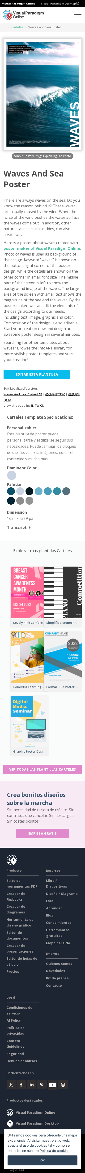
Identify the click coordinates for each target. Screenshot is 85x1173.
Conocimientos (59, 922)
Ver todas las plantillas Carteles (42, 769)
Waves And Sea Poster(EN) (23, 394)
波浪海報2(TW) (55, 394)
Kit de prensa (57, 978)
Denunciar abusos (22, 1061)
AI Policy (14, 1020)
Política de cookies (54, 1151)
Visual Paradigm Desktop (58, 3)
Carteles (17, 27)
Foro (49, 900)
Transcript (17, 527)
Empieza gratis (42, 833)
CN (42, 405)
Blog (50, 915)
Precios (13, 971)
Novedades (55, 970)
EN (32, 405)
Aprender (54, 908)
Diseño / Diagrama (62, 893)
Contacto (54, 985)
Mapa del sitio (58, 943)
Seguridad (15, 1054)
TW (37, 405)
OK (42, 1160)
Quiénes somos (59, 963)
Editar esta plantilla (37, 374)
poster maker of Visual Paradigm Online (42, 248)
